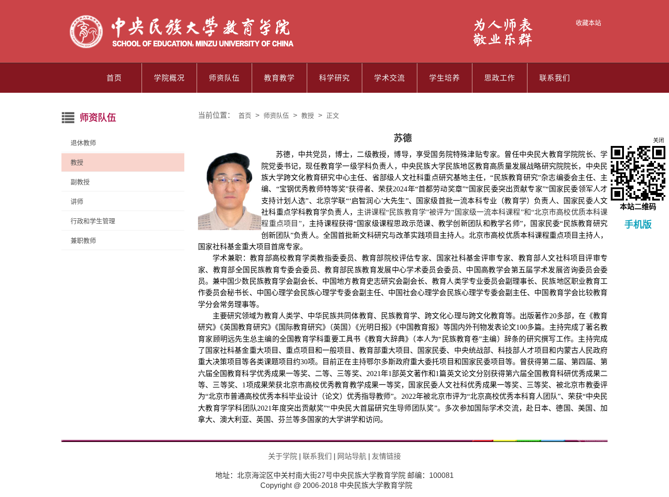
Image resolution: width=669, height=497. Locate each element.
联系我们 (554, 78)
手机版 (638, 225)
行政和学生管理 (93, 221)
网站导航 (351, 456)
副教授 (80, 182)
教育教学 (279, 78)
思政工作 (499, 78)
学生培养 (444, 78)
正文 (332, 115)
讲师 (77, 201)
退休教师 (83, 142)
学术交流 (389, 78)
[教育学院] (302, 48)
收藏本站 (588, 22)
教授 (77, 162)
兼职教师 (83, 240)
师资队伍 (224, 78)
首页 (114, 78)
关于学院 (282, 456)
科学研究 (334, 78)
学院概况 (169, 78)
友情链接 (386, 456)
